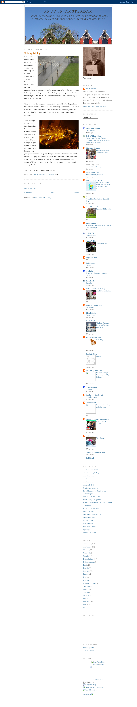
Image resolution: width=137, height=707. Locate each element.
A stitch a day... (91, 387)
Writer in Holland (89, 532)
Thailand (86, 586)
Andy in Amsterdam (68, 11)
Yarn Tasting (100, 438)
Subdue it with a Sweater (95, 395)
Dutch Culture (88, 559)
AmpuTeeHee (91, 241)
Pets (84, 577)
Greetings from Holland (91, 496)
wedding (86, 598)
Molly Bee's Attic (92, 172)
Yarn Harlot (90, 280)
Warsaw (86, 595)
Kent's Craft (90, 320)
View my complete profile (94, 106)
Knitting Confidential (94, 305)
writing (85, 607)
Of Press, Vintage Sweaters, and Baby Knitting (102, 375)
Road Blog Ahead (92, 164)
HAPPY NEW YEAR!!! (101, 422)
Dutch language (89, 562)
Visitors (86, 592)
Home (52, 192)
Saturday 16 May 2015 (103, 209)
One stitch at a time (93, 206)
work (85, 604)
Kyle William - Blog (93, 136)
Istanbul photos (88, 647)
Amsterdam (87, 547)
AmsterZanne (88, 482)
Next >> (100, 679)
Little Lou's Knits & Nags (95, 288)
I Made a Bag (90, 130)
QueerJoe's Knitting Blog (95, 452)
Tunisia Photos (88, 650)
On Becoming (88, 520)
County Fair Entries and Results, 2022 (102, 151)
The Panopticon (92, 223)
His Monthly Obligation (92, 499)
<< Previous (94, 664)
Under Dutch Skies (93, 128)
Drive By (89, 283)
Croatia (86, 556)
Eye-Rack (89, 265)
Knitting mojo (90, 315)
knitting (86, 571)
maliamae (90, 435)
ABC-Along (87, 544)
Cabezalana (90, 263)
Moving (98, 356)
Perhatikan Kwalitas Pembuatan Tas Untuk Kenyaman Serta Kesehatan (103, 185)
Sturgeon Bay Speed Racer (94, 174)
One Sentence (88, 523)
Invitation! (89, 389)
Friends (86, 568)
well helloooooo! (101, 243)
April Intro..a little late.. (103, 291)
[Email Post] (56, 174)
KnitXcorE (90, 458)
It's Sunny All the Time (91, 508)
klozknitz (89, 271)
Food (85, 565)
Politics (86, 580)
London (86, 574)
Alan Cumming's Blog (91, 473)
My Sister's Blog (89, 517)
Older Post (75, 192)
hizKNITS (90, 233)
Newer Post (28, 192)
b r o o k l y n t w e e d (94, 370)
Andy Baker (91, 88)
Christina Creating (93, 148)
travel (85, 589)
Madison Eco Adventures (92, 514)
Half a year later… (92, 235)
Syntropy (86, 529)
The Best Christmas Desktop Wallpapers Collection (102, 325)
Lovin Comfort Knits (94, 180)
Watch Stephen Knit (93, 337)
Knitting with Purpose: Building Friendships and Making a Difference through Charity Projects (98, 140)
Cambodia (87, 553)
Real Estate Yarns (89, 526)
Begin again (90, 307)
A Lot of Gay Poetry (90, 469)
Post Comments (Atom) (42, 197)
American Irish (88, 476)
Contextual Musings (90, 488)
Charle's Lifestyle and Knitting (97, 419)
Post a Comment (30, 188)
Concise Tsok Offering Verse (95, 167)
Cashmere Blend (92, 402)
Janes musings (88, 511)
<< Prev (95, 679)
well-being (87, 601)
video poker (87, 694)
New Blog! (99, 339)
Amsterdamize (88, 479)
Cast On (89, 196)
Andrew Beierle (88, 485)
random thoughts (89, 583)
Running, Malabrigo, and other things (103, 406)
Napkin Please (91, 257)
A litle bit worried (91, 397)
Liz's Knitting (91, 313)
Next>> (103, 664)
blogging (86, 550)
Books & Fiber (91, 354)
